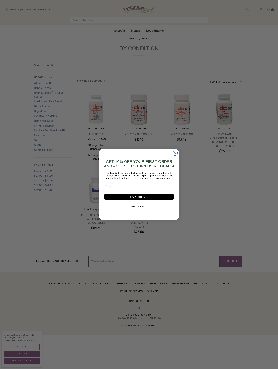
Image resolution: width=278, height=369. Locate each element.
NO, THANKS (139, 206)
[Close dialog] (175, 153)
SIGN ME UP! (139, 196)
